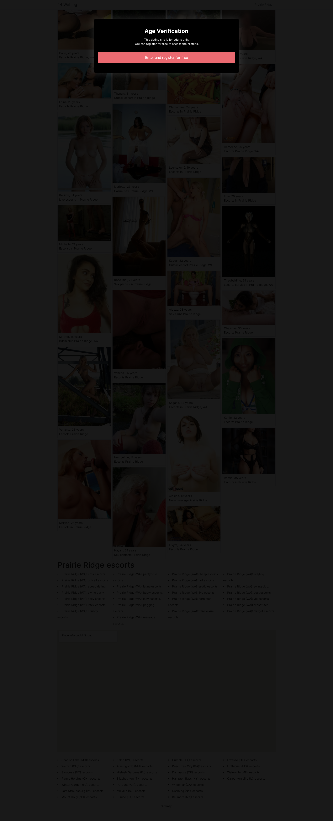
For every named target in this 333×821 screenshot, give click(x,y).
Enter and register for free (166, 57)
